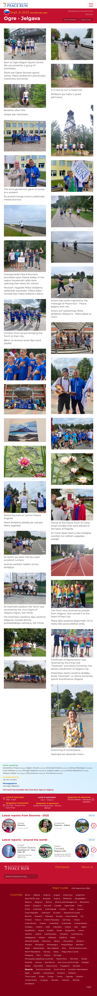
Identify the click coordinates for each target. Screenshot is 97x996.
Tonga (42, 976)
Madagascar (30, 937)
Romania (74, 959)
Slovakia (77, 966)
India (47, 927)
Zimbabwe (29, 983)
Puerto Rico (61, 959)
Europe (59, 916)
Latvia (81, 930)
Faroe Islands (72, 916)
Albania (36, 895)
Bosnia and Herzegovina (66, 902)
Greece (43, 923)
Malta (73, 937)
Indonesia (57, 927)
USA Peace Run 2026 (80, 888)
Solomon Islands (43, 969)
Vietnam (66, 980)
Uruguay (44, 980)
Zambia (76, 980)
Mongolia (39, 944)
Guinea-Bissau (81, 923)
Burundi (48, 905)
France (38, 920)
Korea (59, 930)
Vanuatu (55, 980)
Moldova (80, 941)
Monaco (28, 944)
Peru (39, 955)
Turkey (50, 976)
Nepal (27, 948)
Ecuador (57, 913)
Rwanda (28, 962)
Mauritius (46, 941)
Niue (64, 948)
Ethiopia (49, 916)
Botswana (84, 902)
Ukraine (79, 976)
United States (31, 980)
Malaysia (52, 937)
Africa (28, 895)
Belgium (39, 902)
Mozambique (67, 944)
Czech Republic (32, 913)
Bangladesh (80, 898)
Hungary (29, 927)
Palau (56, 952)
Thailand (72, 973)
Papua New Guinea (70, 952)
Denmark (46, 913)
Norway (47, 952)
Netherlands (38, 948)
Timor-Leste (30, 976)
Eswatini (39, 916)
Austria (57, 898)
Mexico (57, 941)
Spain (27, 973)
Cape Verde (69, 905)
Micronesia (68, 941)
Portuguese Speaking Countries (39, 959)
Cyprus (80, 909)
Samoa (38, 962)
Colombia (37, 909)
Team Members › (70, 20)
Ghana (77, 920)
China (27, 909)
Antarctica (68, 895)
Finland (28, 920)
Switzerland (48, 973)
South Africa (59, 969)
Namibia (80, 944)
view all (91, 815)
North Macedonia (33, 952)
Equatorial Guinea (72, 913)
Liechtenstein (50, 934)
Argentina (80, 895)
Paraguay (29, 955)
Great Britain (31, 923)
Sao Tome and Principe (68, 962)
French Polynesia (52, 920)
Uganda (69, 976)
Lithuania (64, 934)
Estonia (28, 916)
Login (88, 987)
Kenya (41, 930)
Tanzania (61, 973)
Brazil (27, 905)
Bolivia (49, 902)
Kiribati (50, 930)
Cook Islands (51, 909)
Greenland (54, 923)
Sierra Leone (52, 966)
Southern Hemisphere (78, 969)
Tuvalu (60, 976)
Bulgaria (37, 905)
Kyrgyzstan (70, 930)
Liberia (38, 934)
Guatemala (67, 923)
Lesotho (28, 934)
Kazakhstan (30, 930)
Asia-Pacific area (32, 898)
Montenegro (52, 944)
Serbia (28, 966)
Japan (84, 927)
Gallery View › (86, 20)
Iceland (39, 927)
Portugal (57, 955)
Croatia (62, 909)
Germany (66, 920)
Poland (47, 955)
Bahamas (67, 898)
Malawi (42, 937)
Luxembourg (77, 934)
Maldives (63, 937)
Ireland (68, 927)
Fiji (82, 916)
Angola (57, 895)
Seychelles (38, 966)
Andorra (47, 895)
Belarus (28, 902)
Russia (84, 959)
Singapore (65, 966)
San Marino (50, 962)
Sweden (37, 973)
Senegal (85, 962)
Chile (80, 905)
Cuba (71, 909)
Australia (47, 898)
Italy (76, 927)
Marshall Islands (32, 941)
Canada (58, 905)
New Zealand (53, 948)
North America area (78, 948)
